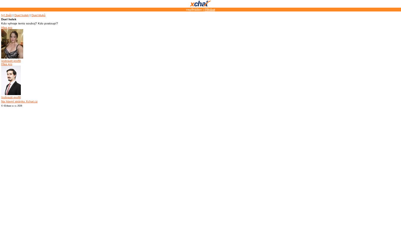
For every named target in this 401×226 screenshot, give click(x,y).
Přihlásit (210, 9)
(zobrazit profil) (11, 60)
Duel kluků (38, 15)
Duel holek (21, 15)
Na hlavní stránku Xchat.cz (19, 101)
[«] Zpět (6, 15)
